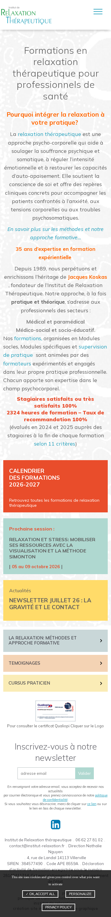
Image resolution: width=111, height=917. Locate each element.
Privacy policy (58, 907)
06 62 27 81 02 (89, 839)
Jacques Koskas (87, 276)
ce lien (91, 804)
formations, (28, 338)
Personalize (80, 894)
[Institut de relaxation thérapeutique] (26, 15)
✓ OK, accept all (40, 894)
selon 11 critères (54, 443)
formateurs (17, 363)
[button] (98, 12)
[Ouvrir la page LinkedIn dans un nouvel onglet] (55, 824)
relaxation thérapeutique (49, 134)
